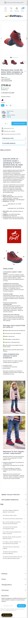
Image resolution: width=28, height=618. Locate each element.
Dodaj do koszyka (19, 123)
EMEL (6, 77)
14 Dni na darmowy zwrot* (14, 2)
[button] (11, 9)
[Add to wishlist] (25, 71)
